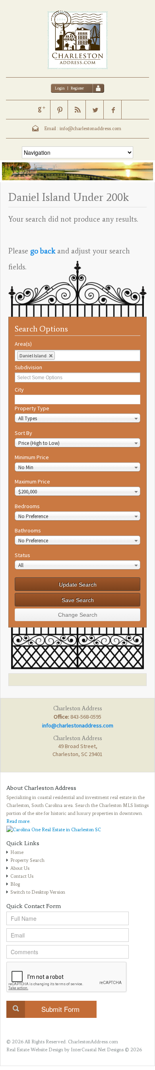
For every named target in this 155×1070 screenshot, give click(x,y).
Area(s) (23, 343)
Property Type (32, 408)
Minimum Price (32, 457)
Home (16, 852)
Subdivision (28, 367)
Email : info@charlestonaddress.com (82, 128)
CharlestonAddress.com (93, 1042)
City (19, 389)
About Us (19, 868)
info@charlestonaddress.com (77, 725)
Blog (15, 884)
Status (22, 555)
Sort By (23, 433)
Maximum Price (32, 481)
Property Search (27, 860)
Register (77, 88)
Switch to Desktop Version (37, 892)
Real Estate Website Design (34, 1049)
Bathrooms (28, 530)
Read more (17, 821)
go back (42, 250)
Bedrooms (27, 506)
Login (60, 88)
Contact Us (21, 876)
